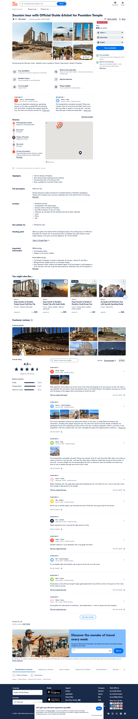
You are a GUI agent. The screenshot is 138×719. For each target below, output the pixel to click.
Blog (99, 697)
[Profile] (122, 2)
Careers (100, 694)
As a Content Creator (116, 694)
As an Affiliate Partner (116, 697)
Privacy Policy (69, 697)
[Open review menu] (124, 371)
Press (99, 700)
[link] (25, 297)
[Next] (125, 297)
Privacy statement (17, 661)
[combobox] (38, 4)
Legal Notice (69, 694)
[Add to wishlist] (36, 281)
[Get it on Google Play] (54, 692)
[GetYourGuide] (15, 4)
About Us (101, 691)
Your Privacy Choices (71, 700)
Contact (67, 691)
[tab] (23, 669)
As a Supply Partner (115, 691)
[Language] (115, 2)
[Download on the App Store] (54, 699)
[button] (19, 19)
